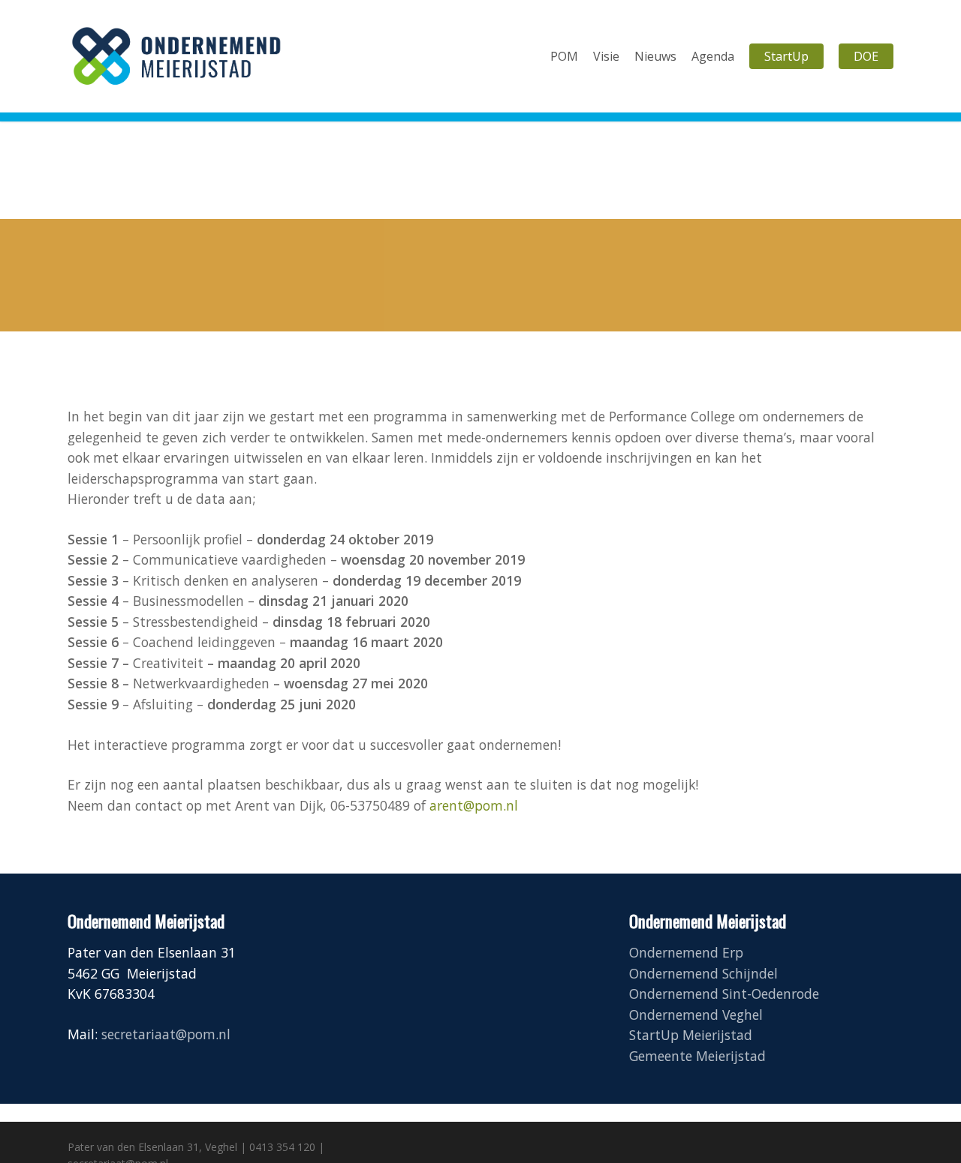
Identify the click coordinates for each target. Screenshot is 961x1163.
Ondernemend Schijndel (703, 973)
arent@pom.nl (473, 805)
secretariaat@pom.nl (165, 1034)
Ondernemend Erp (686, 952)
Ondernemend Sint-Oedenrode (724, 994)
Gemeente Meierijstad (697, 1056)
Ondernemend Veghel (696, 1015)
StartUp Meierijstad (690, 1035)
